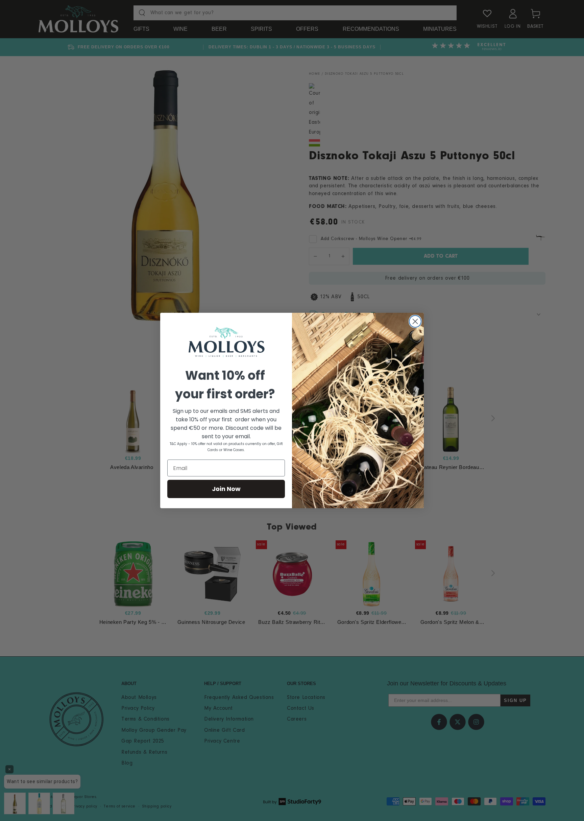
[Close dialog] (415, 321)
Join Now (226, 489)
